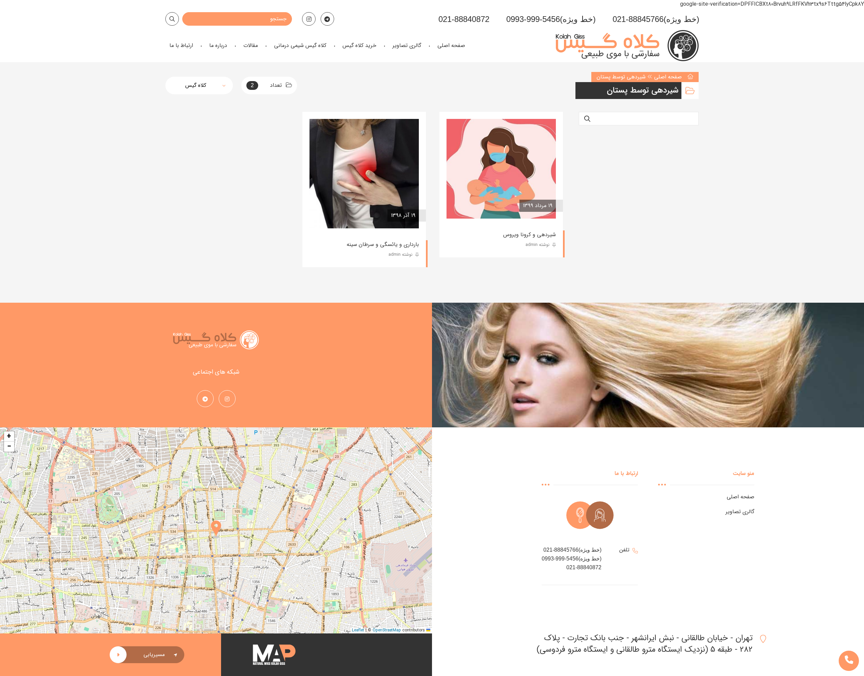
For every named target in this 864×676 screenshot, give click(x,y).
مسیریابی (154, 654)
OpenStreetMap (387, 630)
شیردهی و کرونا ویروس (529, 234)
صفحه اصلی (668, 77)
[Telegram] (327, 19)
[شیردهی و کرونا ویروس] (501, 169)
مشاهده (466, 205)
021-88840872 (463, 19)
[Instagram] (309, 19)
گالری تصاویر (740, 511)
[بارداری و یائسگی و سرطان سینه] (364, 173)
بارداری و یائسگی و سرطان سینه (383, 244)
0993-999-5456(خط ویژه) (551, 19)
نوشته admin (538, 244)
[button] (216, 530)
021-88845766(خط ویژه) (656, 19)
